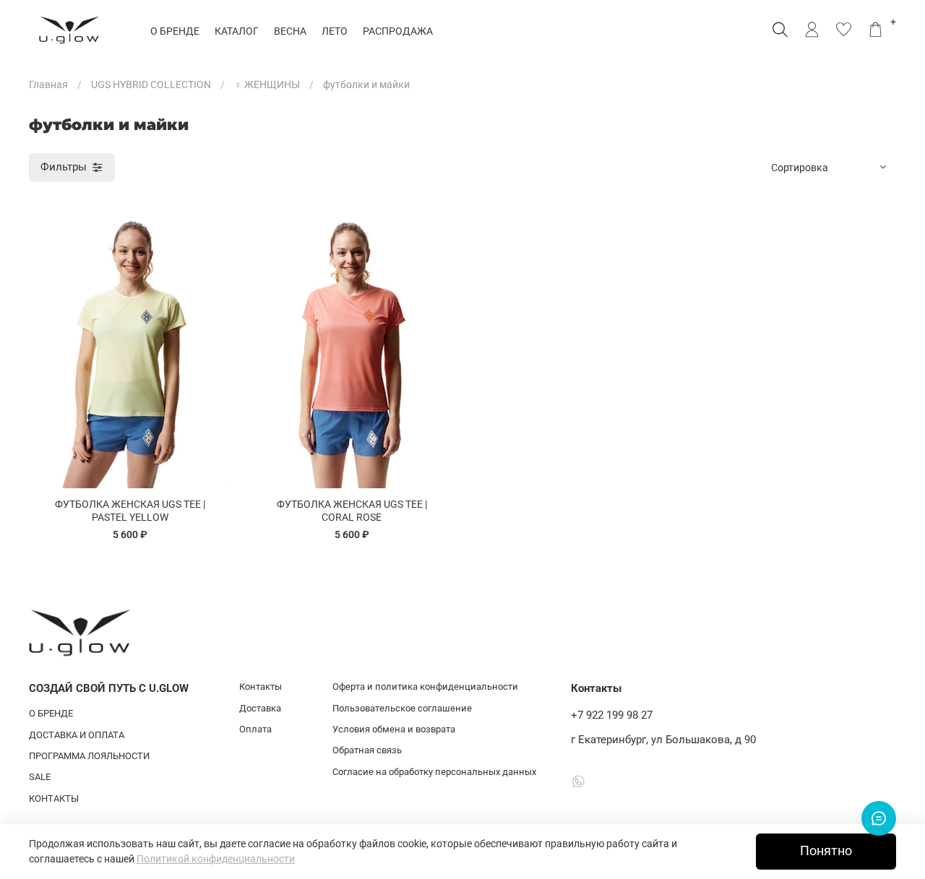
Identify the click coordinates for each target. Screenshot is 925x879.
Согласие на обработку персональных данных (434, 771)
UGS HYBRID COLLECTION (151, 84)
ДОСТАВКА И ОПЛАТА (76, 734)
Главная (48, 84)
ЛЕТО (335, 31)
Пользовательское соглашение (402, 708)
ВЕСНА (290, 31)
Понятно (826, 851)
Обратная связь (367, 750)
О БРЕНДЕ (174, 31)
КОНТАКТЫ (54, 798)
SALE (40, 776)
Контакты (260, 686)
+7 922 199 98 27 (612, 715)
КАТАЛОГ (237, 31)
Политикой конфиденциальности (216, 859)
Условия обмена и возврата (393, 729)
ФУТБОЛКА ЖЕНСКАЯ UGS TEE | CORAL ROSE (352, 510)
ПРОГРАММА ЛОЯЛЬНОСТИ (89, 755)
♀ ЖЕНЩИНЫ (267, 84)
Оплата (255, 729)
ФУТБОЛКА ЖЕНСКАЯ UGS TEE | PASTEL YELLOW (130, 510)
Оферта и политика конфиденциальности (425, 686)
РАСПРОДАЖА (398, 31)
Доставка (260, 708)
